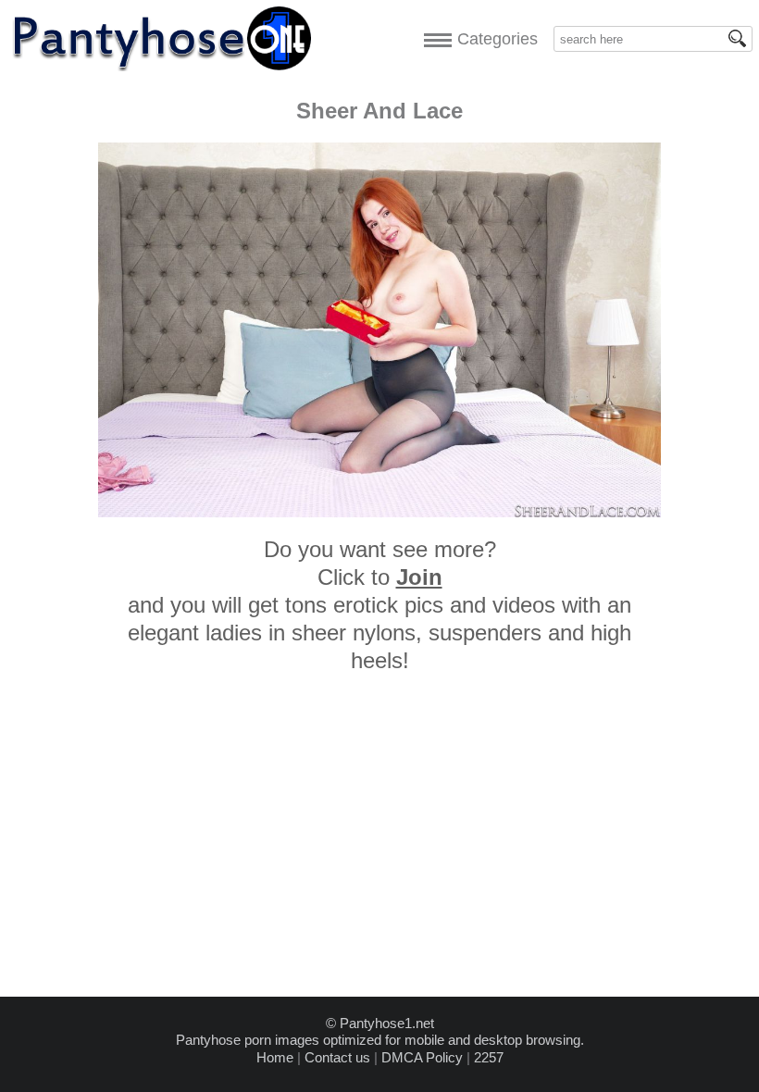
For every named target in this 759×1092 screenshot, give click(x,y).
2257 (489, 1057)
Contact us (337, 1057)
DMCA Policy (422, 1057)
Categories (493, 39)
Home (274, 1057)
